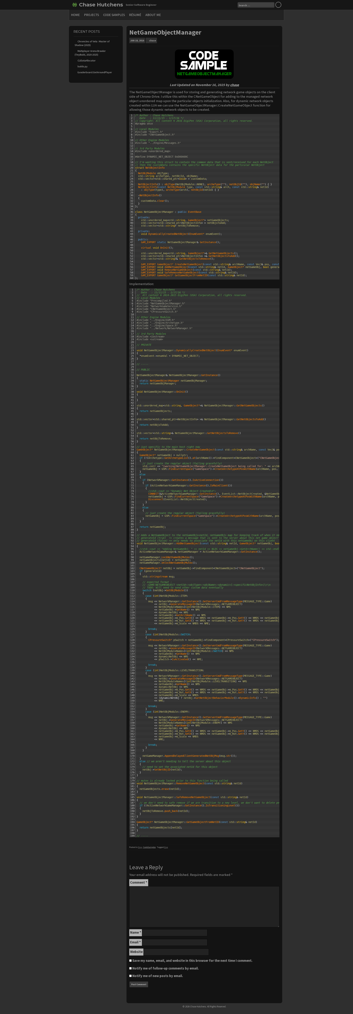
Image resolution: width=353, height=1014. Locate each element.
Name (135, 932)
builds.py (83, 66)
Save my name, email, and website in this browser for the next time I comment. (192, 960)
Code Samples (114, 15)
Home (75, 15)
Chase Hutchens (101, 4)
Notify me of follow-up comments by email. (165, 968)
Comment (138, 882)
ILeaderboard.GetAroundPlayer (95, 72)
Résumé (135, 15)
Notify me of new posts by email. (157, 976)
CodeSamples (149, 847)
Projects (91, 15)
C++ (140, 847)
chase (152, 40)
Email (135, 942)
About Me (153, 15)
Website (136, 952)
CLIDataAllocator (87, 60)
